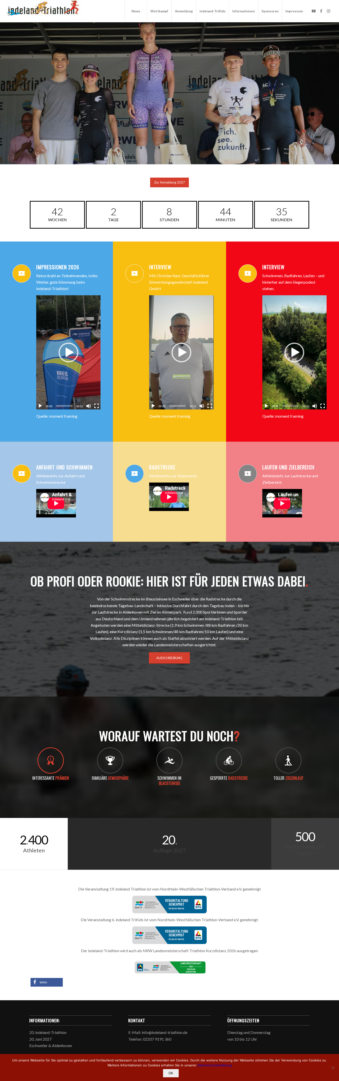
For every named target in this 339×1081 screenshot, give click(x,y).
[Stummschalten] (88, 406)
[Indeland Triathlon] (44, 11)
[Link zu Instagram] (328, 11)
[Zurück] (4, 88)
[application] (68, 352)
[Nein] (332, 1067)
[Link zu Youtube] (313, 11)
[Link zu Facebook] (321, 11)
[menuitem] (136, 11)
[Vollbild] (96, 406)
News (169, 114)
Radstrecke (162, 467)
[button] (68, 352)
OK (171, 1073)
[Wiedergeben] (40, 406)
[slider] (64, 406)
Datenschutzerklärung (215, 1065)
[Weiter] (334, 88)
